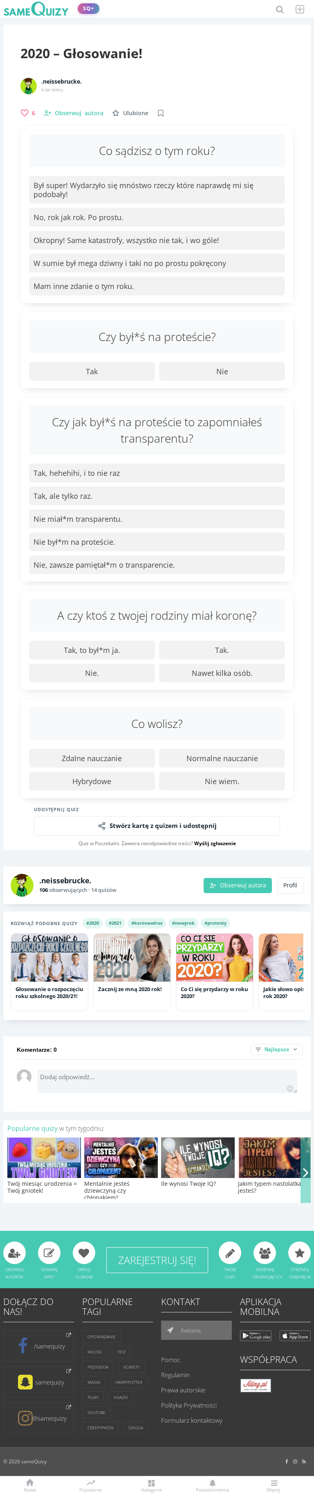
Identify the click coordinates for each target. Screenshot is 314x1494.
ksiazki (121, 1397)
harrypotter (128, 1382)
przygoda (97, 1367)
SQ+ (88, 8)
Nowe (30, 1489)
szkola (135, 1427)
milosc (94, 1352)
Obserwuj (79, 113)
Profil (290, 885)
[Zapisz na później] (161, 113)
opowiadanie (101, 1336)
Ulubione (135, 113)
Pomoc (170, 1359)
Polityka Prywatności (189, 1405)
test (121, 1352)
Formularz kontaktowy (191, 1420)
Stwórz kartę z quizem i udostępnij (163, 826)
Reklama (190, 1330)
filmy (93, 1397)
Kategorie (151, 1489)
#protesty (215, 923)
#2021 (115, 923)
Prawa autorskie (183, 1390)
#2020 (92, 923)
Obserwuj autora (243, 885)
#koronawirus (146, 923)
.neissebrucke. (61, 81)
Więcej (273, 1489)
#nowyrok (183, 923)
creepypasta (100, 1427)
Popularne (90, 1489)
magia (93, 1382)
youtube (96, 1412)
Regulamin (175, 1375)
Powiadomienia (212, 1489)
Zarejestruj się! (157, 1260)
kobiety (131, 1367)
